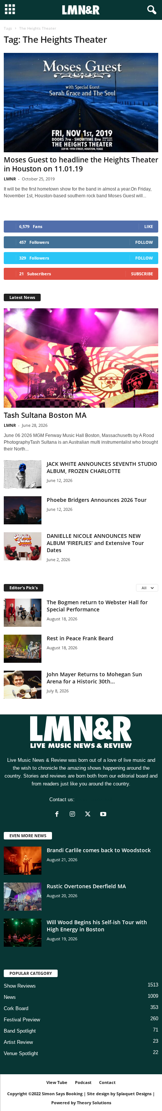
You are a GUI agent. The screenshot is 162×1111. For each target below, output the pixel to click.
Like (148, 226)
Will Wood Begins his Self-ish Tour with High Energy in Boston (97, 926)
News (10, 997)
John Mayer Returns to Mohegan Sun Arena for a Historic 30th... (94, 678)
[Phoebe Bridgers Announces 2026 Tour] (22, 510)
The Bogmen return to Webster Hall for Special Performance (97, 606)
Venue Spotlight (21, 1053)
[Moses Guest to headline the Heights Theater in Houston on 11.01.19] (81, 102)
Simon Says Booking (62, 1093)
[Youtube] (104, 815)
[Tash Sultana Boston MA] (81, 358)
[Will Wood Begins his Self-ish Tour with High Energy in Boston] (22, 933)
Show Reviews (20, 986)
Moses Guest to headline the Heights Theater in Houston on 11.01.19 (81, 164)
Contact (107, 1082)
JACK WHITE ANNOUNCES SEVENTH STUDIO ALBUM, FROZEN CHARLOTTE (102, 467)
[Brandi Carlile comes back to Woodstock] (22, 861)
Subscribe (142, 273)
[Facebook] (58, 815)
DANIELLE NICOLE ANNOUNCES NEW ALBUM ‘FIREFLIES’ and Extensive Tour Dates (95, 543)
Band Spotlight (20, 1031)
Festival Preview (22, 1019)
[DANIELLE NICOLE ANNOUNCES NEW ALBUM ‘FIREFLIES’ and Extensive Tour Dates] (22, 546)
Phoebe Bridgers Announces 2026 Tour (97, 499)
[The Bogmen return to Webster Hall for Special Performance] (22, 613)
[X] (89, 815)
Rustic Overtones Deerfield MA (86, 886)
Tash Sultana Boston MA (45, 415)
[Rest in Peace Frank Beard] (22, 649)
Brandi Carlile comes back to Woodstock (99, 850)
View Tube (56, 1082)
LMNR (10, 179)
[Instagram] (74, 815)
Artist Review (18, 1042)
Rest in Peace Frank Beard (80, 638)
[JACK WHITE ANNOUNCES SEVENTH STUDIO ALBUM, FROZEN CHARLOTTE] (22, 474)
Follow (144, 242)
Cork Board (16, 1008)
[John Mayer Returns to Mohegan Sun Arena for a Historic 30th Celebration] (22, 685)
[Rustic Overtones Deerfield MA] (22, 897)
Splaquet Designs (133, 1093)
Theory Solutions (94, 1102)
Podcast (83, 1082)
